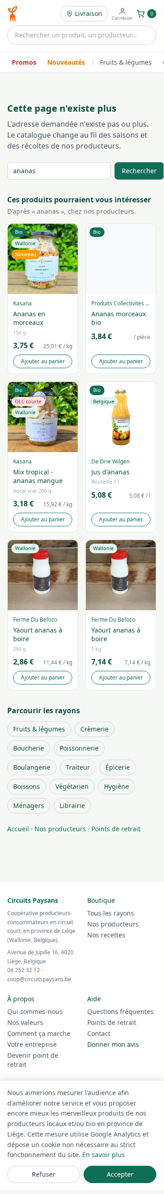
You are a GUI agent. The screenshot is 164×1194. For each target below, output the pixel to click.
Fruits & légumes (126, 62)
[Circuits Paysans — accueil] (12, 13)
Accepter (120, 1174)
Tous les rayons (110, 913)
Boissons (26, 786)
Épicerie (117, 767)
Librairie (72, 805)
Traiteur (78, 767)
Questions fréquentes (120, 1011)
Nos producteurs (60, 828)
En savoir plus (103, 1154)
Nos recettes (106, 935)
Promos (24, 62)
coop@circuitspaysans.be (39, 979)
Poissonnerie (79, 748)
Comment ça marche (38, 1033)
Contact (98, 1033)
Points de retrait (115, 828)
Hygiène (116, 786)
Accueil (18, 828)
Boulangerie (31, 767)
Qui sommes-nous (35, 1011)
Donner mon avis (113, 1044)
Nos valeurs (25, 1022)
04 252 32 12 (23, 970)
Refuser (43, 1174)
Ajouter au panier (43, 361)
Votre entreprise (32, 1044)
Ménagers (28, 805)
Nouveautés (66, 62)
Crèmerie (94, 729)
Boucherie (28, 748)
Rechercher (139, 170)
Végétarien (72, 786)
